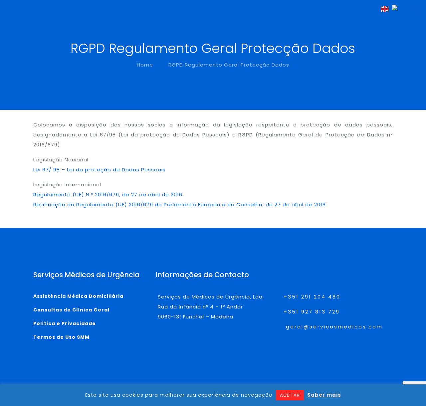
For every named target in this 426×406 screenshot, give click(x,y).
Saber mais (324, 394)
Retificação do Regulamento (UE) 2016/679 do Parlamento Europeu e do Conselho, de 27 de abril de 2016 (179, 204)
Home (145, 64)
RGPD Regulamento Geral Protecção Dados (228, 64)
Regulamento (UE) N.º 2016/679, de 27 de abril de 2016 (107, 194)
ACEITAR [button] (290, 395)
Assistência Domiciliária (78, 296)
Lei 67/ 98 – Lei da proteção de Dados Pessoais (99, 169)
